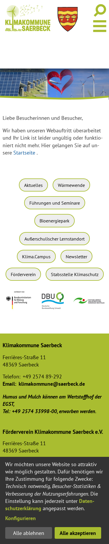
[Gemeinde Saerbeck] (68, 19)
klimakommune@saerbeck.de (52, 383)
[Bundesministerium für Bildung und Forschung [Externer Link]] (20, 311)
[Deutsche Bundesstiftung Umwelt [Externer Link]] (54, 310)
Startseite (24, 152)
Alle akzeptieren (78, 533)
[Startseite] (27, 18)
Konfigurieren (20, 518)
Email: (9, 383)
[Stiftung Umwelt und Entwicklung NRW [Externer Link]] (89, 304)
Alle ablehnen (28, 533)
